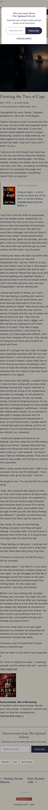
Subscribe (34, 30)
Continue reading (24, 38)
